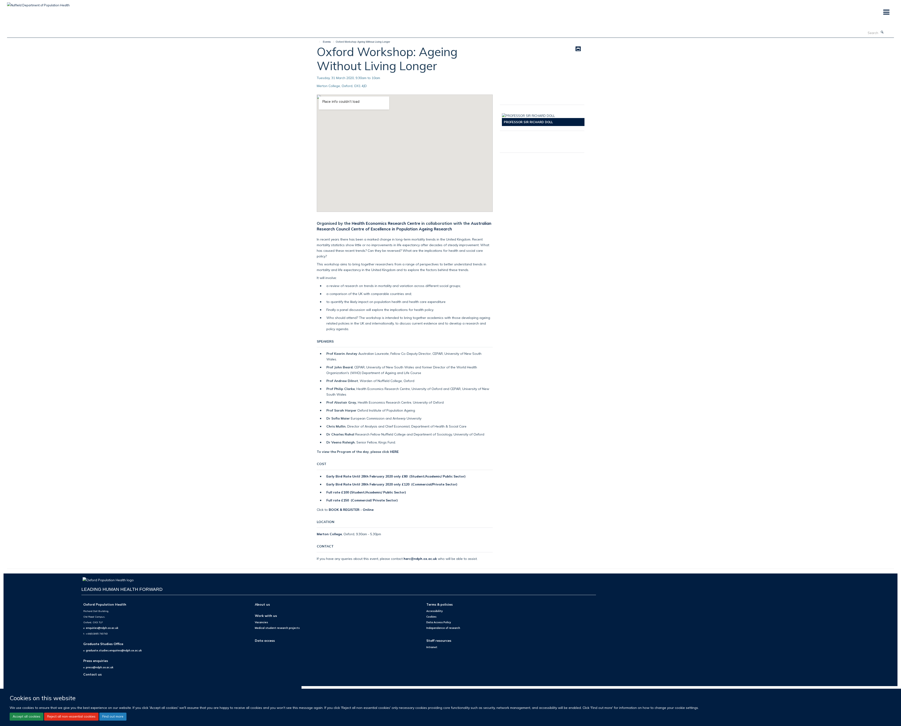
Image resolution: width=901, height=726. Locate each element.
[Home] (317, 41)
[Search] (882, 32)
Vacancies (261, 622)
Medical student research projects (277, 628)
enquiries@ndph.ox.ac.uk (102, 628)
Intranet (431, 647)
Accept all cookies (26, 717)
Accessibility (434, 611)
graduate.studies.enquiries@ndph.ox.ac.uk (114, 650)
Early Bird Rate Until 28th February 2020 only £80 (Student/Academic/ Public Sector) (396, 476)
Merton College (329, 534)
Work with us (266, 616)
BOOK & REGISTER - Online (351, 510)
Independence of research (443, 628)
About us (262, 604)
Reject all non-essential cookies (71, 717)
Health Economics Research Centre (386, 223)
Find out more (112, 717)
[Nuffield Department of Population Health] (38, 3)
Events (327, 41)
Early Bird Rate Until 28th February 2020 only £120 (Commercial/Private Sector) (391, 484)
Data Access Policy (438, 622)
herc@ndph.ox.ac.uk (420, 559)
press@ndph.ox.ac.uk (99, 667)
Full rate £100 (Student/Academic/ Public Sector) (366, 492)
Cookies (431, 616)
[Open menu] (886, 12)
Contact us (92, 674)
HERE (394, 452)
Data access (265, 640)
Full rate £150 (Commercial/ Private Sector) (362, 500)
